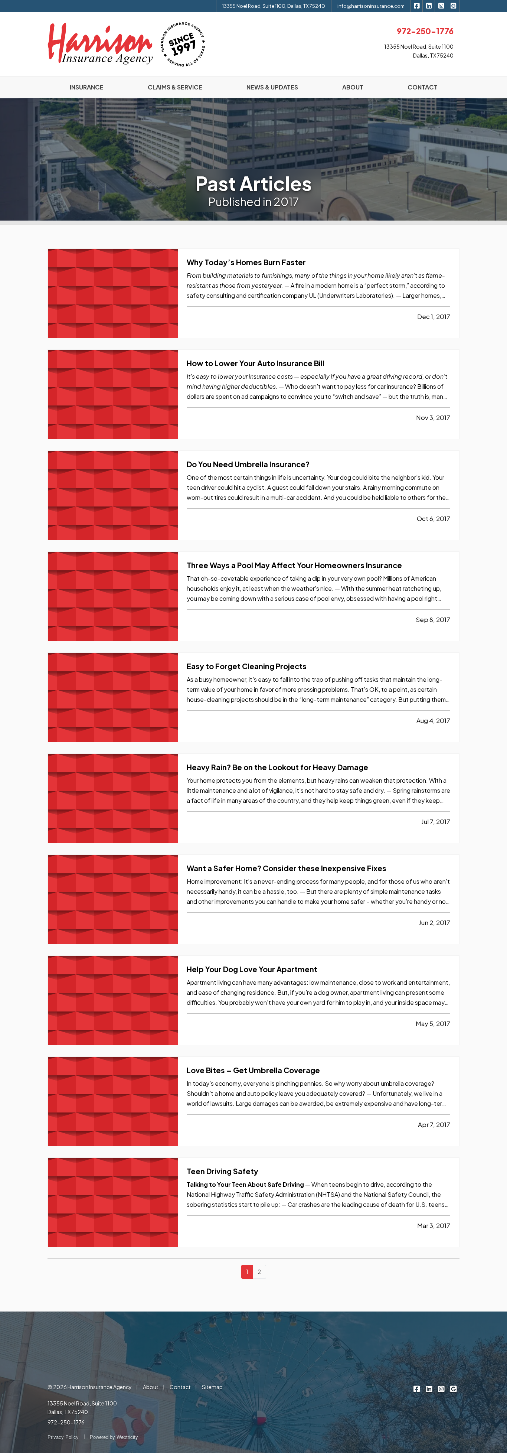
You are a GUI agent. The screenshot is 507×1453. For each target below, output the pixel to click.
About (150, 1387)
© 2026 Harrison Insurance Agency (90, 1387)
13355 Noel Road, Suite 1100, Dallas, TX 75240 (273, 6)
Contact (180, 1387)
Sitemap (212, 1387)
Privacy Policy (63, 1436)
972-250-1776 (66, 1422)
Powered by (114, 1436)
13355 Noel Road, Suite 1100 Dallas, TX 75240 (82, 1407)
